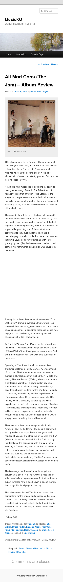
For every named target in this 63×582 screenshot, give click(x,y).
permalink (30, 532)
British (8, 526)
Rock (26, 529)
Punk (7, 529)
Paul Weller (47, 526)
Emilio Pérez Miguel (39, 91)
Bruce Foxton (18, 526)
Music (38, 526)
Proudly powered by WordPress (31, 575)
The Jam (31, 523)
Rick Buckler (17, 529)
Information (21, 54)
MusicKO (13, 19)
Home (8, 54)
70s (49, 523)
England (30, 526)
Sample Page (37, 54)
